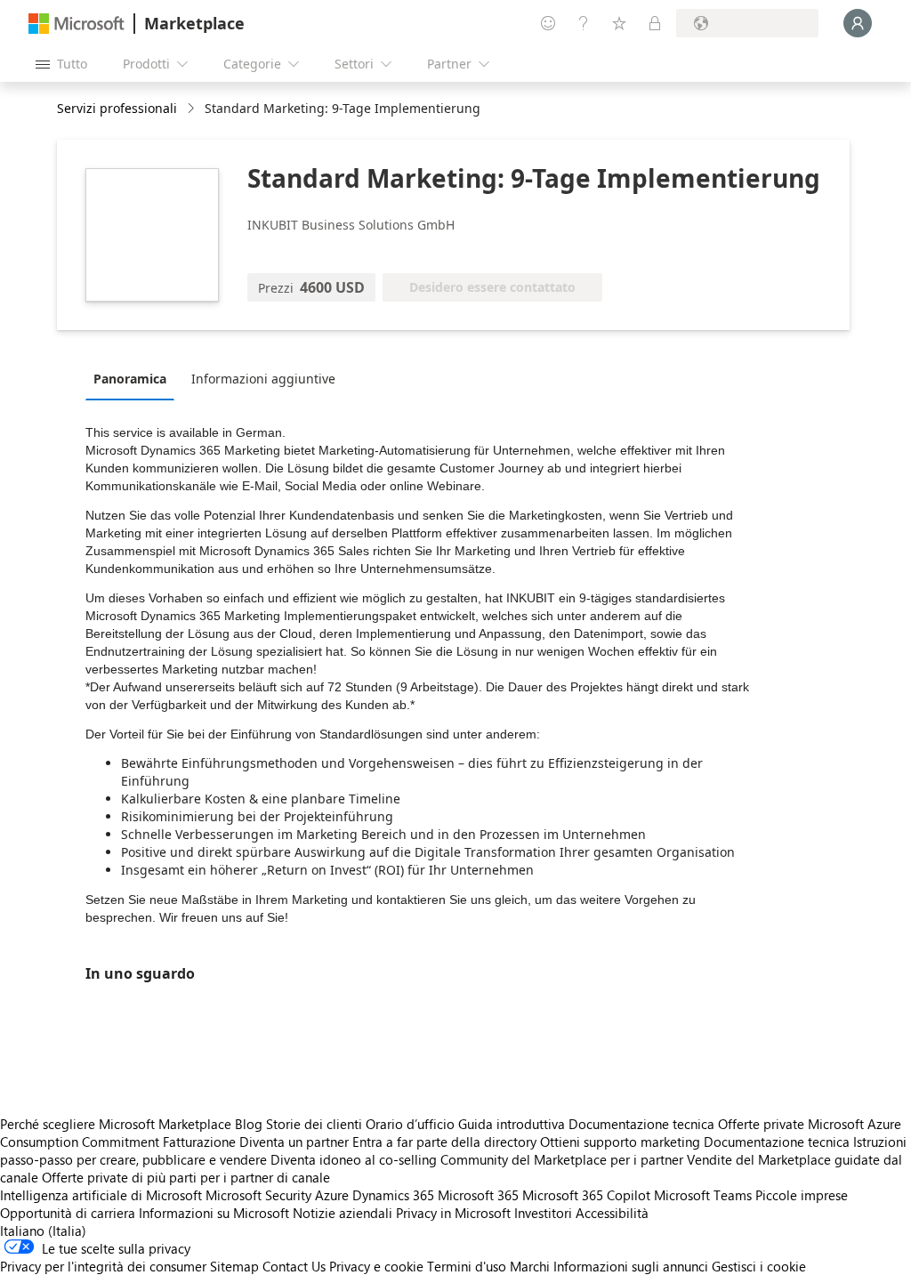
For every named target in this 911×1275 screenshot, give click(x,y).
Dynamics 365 (393, 1195)
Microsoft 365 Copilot (586, 1195)
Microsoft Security (258, 1195)
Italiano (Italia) (43, 1230)
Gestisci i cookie (759, 1266)
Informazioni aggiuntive (263, 378)
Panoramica (129, 378)
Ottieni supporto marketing (620, 1141)
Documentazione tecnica (641, 1124)
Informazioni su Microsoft (214, 1213)
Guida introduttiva (511, 1124)
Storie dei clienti (314, 1124)
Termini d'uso (466, 1266)
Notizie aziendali (342, 1213)
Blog (248, 1124)
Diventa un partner (294, 1141)
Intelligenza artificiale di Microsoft (101, 1195)
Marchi (530, 1266)
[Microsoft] (76, 23)
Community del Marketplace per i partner (561, 1159)
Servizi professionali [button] (117, 108)
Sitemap (234, 1266)
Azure (332, 1195)
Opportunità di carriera (67, 1213)
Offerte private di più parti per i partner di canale (186, 1177)
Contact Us (294, 1266)
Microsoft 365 (478, 1195)
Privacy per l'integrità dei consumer (103, 1266)
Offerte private (761, 1124)
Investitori (543, 1213)
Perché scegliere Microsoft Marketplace (115, 1124)
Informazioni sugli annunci (630, 1266)
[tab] (134, 378)
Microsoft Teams (703, 1195)
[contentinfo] (192, 109)
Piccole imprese (801, 1195)
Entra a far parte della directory (444, 1141)
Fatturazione (199, 1141)
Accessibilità (612, 1213)
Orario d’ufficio (410, 1124)
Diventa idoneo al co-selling (353, 1159)
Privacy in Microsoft (453, 1213)
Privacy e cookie (376, 1266)
